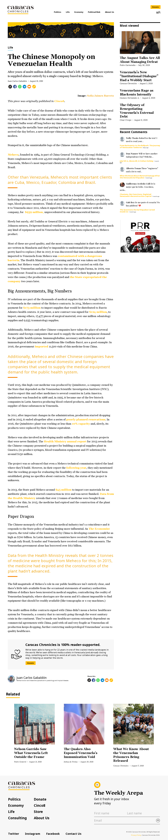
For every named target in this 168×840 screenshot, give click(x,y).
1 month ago (148, 178)
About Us (109, 12)
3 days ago (145, 147)
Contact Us (73, 834)
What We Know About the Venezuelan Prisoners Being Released (131, 755)
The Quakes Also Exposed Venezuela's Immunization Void (80, 753)
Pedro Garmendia (127, 65)
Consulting (17, 818)
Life (68, 12)
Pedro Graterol (20, 762)
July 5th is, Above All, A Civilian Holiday (136, 161)
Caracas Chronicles (128, 83)
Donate (155, 7)
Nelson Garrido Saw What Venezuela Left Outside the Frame (31, 753)
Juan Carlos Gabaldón (17, 81)
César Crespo (125, 120)
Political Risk (94, 12)
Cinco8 (39, 805)
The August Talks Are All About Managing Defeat (140, 60)
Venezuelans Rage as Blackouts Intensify (136, 93)
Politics (57, 12)
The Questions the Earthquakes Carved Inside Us (137, 211)
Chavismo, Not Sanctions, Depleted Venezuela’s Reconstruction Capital (135, 195)
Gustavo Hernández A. (129, 98)
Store (38, 811)
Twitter (13, 834)
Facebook (53, 834)
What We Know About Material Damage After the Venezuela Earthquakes (140, 176)
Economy (78, 12)
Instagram (32, 834)
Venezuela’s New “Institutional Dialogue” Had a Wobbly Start (139, 76)
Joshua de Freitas (71, 762)
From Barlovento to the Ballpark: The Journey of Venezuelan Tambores (140, 146)
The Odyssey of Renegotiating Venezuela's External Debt (137, 111)
